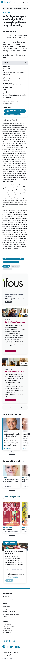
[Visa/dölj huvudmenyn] (28, 2)
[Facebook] (14, 407)
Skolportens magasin (9, 599)
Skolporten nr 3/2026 (7, 529)
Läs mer (4, 499)
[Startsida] (4, 8)
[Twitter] (7, 641)
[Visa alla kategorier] (19, 431)
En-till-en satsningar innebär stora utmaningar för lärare (10, 480)
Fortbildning (6, 607)
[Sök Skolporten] (23, 2)
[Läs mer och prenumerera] (11, 514)
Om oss (4, 617)
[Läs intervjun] (11, 470)
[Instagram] (13, 641)
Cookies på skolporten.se (10, 652)
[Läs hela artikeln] (11, 424)
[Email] (21, 407)
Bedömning (26, 8)
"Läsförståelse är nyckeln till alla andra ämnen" (12, 435)
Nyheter (4, 609)
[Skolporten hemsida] (8, 2)
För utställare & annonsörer (10, 614)
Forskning (9, 8)
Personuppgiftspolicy (9, 655)
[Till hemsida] (11, 647)
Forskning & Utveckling (9, 612)
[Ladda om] (24, 414)
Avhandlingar (17, 8)
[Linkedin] (17, 407)
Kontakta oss (6, 636)
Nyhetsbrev (5, 596)
